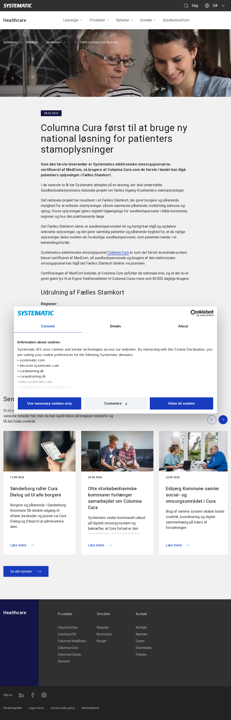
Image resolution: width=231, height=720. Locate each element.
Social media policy (63, 708)
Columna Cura (118, 252)
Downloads (144, 648)
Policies (141, 654)
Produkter (97, 20)
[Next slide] (223, 419)
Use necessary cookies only (49, 403)
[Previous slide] (211, 419)
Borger (101, 641)
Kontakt (146, 20)
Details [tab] (115, 326)
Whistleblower (90, 708)
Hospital (102, 627)
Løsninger (71, 20)
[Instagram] (44, 695)
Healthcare (14, 20)
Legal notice (36, 708)
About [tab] (183, 326)
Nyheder (122, 20)
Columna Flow (68, 627)
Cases (140, 641)
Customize (113, 403)
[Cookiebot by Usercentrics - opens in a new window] (194, 313)
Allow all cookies (181, 403)
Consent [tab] (48, 326)
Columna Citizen (69, 654)
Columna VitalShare (72, 641)
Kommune (104, 634)
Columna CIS (67, 634)
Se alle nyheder (21, 571)
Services (64, 661)
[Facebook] (32, 695)
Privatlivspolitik (12, 708)
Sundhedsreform (176, 20)
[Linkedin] (21, 695)
